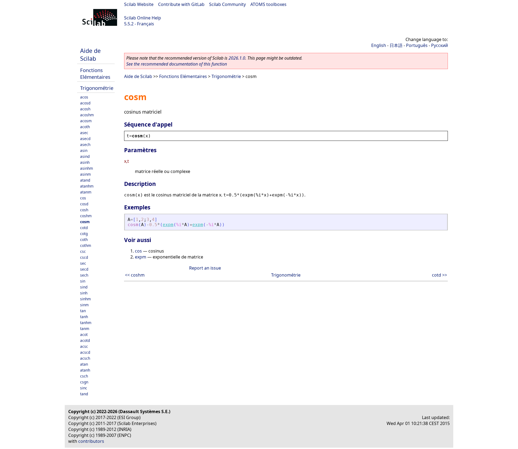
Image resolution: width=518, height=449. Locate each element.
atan (84, 364)
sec (83, 263)
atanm (85, 192)
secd (84, 269)
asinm (85, 174)
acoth (85, 126)
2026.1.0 (237, 58)
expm (168, 224)
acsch (85, 358)
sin (82, 281)
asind (85, 156)
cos (83, 197)
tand (84, 393)
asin (83, 150)
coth (84, 239)
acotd (85, 340)
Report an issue (205, 268)
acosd (85, 103)
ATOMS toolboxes (268, 4)
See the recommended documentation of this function (176, 64)
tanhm (85, 322)
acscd (85, 352)
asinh (85, 162)
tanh (84, 316)
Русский (439, 45)
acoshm (87, 114)
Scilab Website (139, 4)
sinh (83, 292)
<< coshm (135, 275)
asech (85, 144)
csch (84, 376)
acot (84, 334)
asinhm (86, 168)
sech (84, 275)
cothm (85, 245)
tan (83, 310)
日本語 (396, 45)
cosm (85, 221)
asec (84, 132)
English (378, 45)
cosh (84, 209)
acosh (85, 108)
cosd (84, 203)
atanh (85, 370)
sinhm (85, 298)
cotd (84, 227)
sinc (83, 387)
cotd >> (439, 275)
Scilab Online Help (142, 18)
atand (85, 180)
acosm (86, 120)
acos (84, 97)
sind (83, 287)
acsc (84, 346)
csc (83, 251)
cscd (84, 257)
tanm (84, 328)
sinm (84, 304)
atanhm (87, 186)
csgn (84, 382)
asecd (85, 138)
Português (417, 45)
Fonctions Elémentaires (95, 73)
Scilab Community (227, 4)
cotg (84, 233)
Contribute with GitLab (181, 4)
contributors (91, 441)
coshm (86, 215)
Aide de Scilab (90, 54)
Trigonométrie (96, 87)
